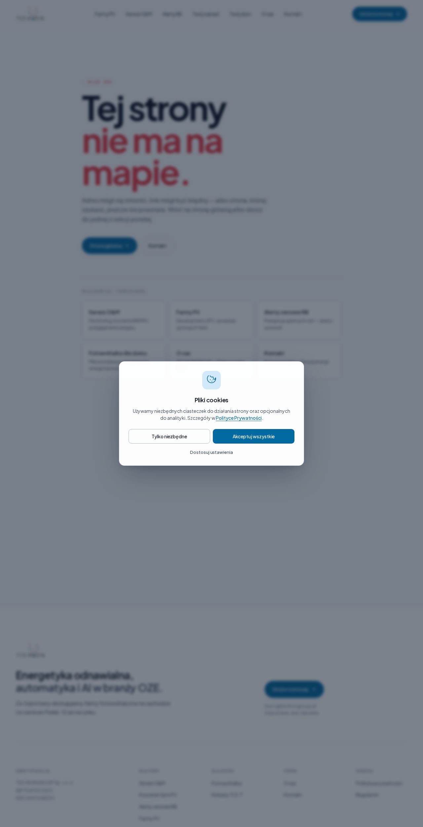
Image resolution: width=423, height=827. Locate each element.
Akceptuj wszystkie (254, 436)
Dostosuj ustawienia (211, 452)
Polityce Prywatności (239, 418)
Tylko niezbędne (169, 436)
